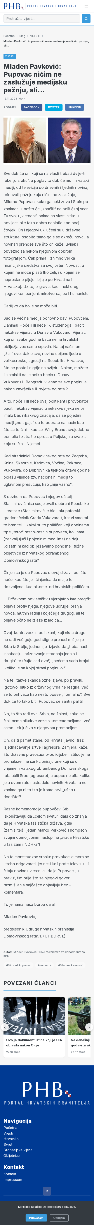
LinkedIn (74, 107)
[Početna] (39, 6)
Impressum (12, 1179)
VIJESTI (35, 36)
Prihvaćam (36, 1218)
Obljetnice (11, 1155)
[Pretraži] (86, 18)
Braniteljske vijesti (17, 1150)
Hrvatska (11, 1139)
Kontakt (9, 1174)
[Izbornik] (86, 6)
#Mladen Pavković (70, 965)
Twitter (54, 107)
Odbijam (59, 1218)
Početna (9, 36)
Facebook (32, 107)
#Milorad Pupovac (18, 965)
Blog (22, 36)
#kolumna (44, 965)
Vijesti (8, 1133)
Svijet (7, 1144)
